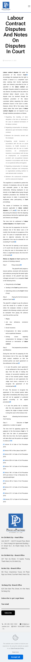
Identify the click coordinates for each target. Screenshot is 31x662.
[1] (27, 75)
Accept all (15, 657)
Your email (5, 604)
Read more (15, 652)
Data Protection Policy (17, 648)
